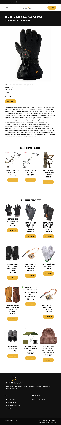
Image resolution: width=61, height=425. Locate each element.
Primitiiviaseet (12, 402)
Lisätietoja (10, 101)
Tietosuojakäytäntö (43, 422)
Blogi (9, 408)
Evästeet (53, 420)
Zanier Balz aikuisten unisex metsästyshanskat (30, 295)
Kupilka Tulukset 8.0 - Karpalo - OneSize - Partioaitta (48, 307)
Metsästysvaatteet (12, 20)
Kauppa (52, 7)
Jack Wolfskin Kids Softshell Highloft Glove (13, 221)
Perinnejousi (11, 399)
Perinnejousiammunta (14, 405)
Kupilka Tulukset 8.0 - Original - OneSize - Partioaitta (30, 266)
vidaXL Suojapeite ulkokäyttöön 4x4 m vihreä (30, 349)
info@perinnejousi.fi (51, 2)
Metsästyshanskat (24, 20)
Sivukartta (53, 422)
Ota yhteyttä (46, 420)
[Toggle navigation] (7, 7)
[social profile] (16, 2)
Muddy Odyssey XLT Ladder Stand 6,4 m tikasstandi (48, 173)
